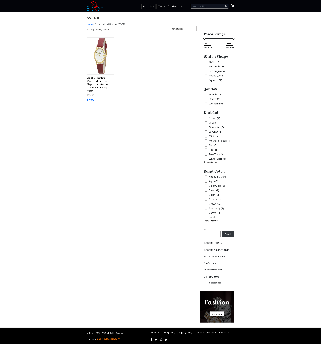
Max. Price (230, 47)
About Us (155, 332)
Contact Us (224, 332)
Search (207, 229)
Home (90, 24)
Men (152, 6)
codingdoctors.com (108, 339)
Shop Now (217, 314)
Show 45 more (210, 162)
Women (161, 6)
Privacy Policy (169, 332)
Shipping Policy (185, 332)
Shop (145, 6)
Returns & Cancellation (206, 332)
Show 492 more (211, 220)
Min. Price (208, 47)
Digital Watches (175, 6)
